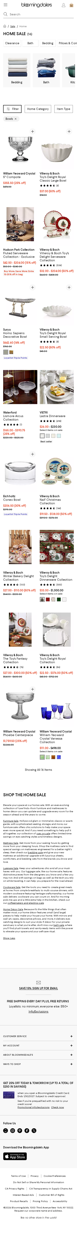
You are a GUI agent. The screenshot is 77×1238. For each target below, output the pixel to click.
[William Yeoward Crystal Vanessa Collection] (57, 706)
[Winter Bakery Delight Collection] (20, 547)
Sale (12, 26)
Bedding (47, 43)
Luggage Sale (10, 868)
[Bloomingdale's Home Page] (36, 5)
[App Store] (15, 1156)
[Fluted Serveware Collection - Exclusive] (20, 224)
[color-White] (42, 436)
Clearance (12, 43)
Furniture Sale (11, 821)
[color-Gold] (11, 352)
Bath (30, 43)
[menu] (5, 4)
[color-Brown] (53, 757)
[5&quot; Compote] (20, 148)
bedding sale (35, 852)
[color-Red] (48, 599)
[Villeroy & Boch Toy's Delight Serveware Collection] (57, 224)
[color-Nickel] (6, 352)
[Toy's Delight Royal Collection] (57, 629)
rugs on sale (43, 833)
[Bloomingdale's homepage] (5, 26)
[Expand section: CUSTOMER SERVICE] (38, 1036)
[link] (20, 179)
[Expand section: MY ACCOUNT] (38, 1045)
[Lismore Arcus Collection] (20, 387)
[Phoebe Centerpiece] (20, 706)
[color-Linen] (53, 436)
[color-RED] (42, 599)
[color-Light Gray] (48, 436)
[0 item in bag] (71, 5)
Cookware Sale (11, 887)
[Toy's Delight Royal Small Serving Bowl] (57, 304)
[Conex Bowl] (20, 470)
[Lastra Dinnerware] (57, 387)
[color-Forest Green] (42, 757)
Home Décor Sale (13, 909)
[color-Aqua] (59, 436)
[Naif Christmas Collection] (57, 470)
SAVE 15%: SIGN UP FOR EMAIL (38, 988)
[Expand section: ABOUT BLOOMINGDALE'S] (38, 1054)
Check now (57, 1107)
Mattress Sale (10, 843)
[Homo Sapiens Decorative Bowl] (20, 304)
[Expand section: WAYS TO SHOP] (38, 1064)
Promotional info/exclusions (34, 1107)
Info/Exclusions (39, 1011)
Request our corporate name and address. (38, 1210)
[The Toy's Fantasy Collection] (20, 629)
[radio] (5, 352)
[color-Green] (59, 599)
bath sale (59, 925)
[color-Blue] (59, 757)
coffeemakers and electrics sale (26, 903)
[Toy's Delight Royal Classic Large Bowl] (57, 148)
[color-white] (53, 599)
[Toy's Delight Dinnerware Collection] (57, 547)
